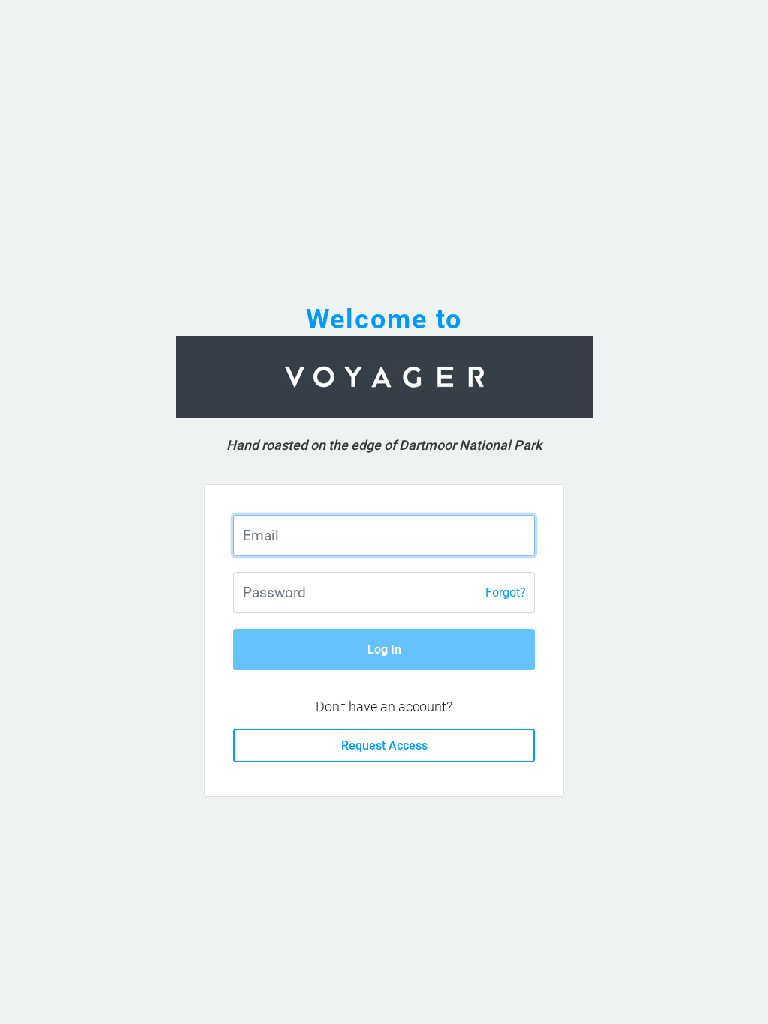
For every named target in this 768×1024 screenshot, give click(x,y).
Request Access (384, 745)
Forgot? (505, 592)
